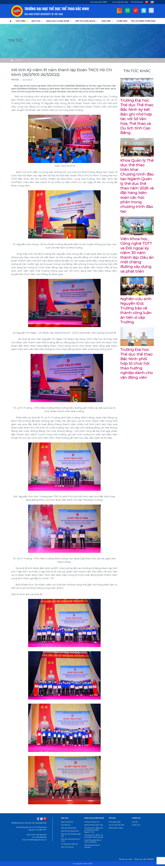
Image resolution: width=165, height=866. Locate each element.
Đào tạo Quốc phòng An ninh (70, 840)
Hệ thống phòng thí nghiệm (92, 846)
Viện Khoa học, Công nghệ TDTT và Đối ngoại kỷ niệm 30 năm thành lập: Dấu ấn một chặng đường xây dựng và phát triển (137, 255)
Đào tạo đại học (67, 822)
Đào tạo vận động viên (70, 831)
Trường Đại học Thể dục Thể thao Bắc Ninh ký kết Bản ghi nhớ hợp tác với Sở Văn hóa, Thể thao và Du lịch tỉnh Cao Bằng (136, 116)
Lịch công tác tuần (120, 2)
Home (12, 60)
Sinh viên (106, 21)
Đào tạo (36, 21)
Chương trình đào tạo (69, 844)
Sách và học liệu (67, 847)
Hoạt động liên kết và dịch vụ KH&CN (92, 841)
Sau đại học (65, 825)
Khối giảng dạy (115, 822)
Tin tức (19, 60)
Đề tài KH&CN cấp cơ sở (93, 825)
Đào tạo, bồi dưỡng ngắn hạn (71, 835)
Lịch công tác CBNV (98, 2)
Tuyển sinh (122, 21)
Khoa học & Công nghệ (57, 21)
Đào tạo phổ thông (68, 828)
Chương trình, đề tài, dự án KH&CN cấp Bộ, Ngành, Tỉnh (93, 830)
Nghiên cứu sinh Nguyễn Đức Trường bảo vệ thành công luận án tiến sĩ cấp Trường (135, 310)
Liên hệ (135, 822)
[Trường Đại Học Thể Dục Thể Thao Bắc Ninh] (17, 11)
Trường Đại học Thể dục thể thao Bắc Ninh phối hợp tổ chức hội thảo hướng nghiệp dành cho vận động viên (136, 363)
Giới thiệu (21, 21)
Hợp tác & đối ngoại (85, 21)
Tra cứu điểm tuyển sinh (143, 21)
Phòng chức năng (116, 828)
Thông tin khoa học (92, 822)
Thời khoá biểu (137, 2)
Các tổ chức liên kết (116, 825)
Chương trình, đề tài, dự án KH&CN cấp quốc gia (93, 836)
